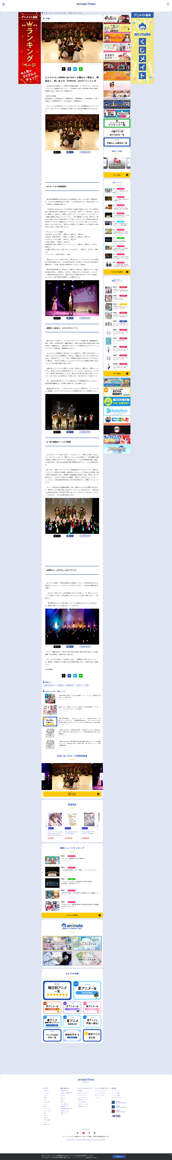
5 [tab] (119, 170)
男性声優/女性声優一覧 (66, 1108)
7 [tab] (124, 170)
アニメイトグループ (117, 1097)
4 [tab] (117, 170)
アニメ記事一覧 (64, 1104)
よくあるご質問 (81, 1102)
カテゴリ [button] (45, 1088)
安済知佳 (60, 685)
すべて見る (117, 373)
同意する (119, 1156)
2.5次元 (45, 1117)
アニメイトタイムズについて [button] (85, 1088)
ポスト (58, 152)
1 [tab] (110, 170)
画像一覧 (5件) (86, 152)
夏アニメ (63, 1097)
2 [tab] (112, 170)
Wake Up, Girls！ (49, 685)
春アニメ (63, 1095)
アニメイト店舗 (116, 1095)
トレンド (46, 1122)
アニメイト (114, 1090)
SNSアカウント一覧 (83, 1104)
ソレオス (97, 1097)
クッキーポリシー (82, 1095)
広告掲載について (82, 1106)
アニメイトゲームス (100, 1093)
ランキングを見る (72, 915)
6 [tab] (121, 170)
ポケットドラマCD (99, 1095)
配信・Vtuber (47, 1120)
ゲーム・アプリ (47, 1111)
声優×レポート (64, 1113)
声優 (86, 685)
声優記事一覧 (64, 1106)
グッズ (45, 1104)
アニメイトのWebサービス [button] (102, 1088)
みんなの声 (46, 1102)
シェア (71, 152)
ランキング (46, 1093)
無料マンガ (46, 1124)
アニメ (45, 1095)
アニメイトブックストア (101, 1090)
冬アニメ (63, 1102)
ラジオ (45, 1099)
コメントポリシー (82, 1097)
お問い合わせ (81, 1099)
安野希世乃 (70, 685)
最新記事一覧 (64, 1090)
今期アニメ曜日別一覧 (66, 1093)
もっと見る (117, 175)
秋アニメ (63, 1099)
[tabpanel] (117, 163)
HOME (45, 1090)
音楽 (45, 1113)
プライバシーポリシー (83, 1093)
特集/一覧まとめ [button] (64, 1088)
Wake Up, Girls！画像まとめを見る (72, 794)
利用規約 (80, 1090)
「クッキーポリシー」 (78, 1157)
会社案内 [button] (114, 1088)
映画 (45, 1106)
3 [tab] (114, 170)
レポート (79, 685)
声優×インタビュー (65, 1111)
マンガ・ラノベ (47, 1108)
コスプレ (46, 1115)
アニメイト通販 (116, 1093)
